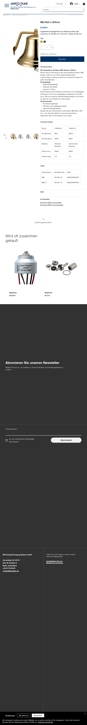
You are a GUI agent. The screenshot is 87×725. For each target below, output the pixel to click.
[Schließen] (85, 713)
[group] (43, 271)
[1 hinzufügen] (51, 47)
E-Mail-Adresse (12, 429)
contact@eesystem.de (11, 571)
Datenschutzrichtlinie (45, 722)
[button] (61, 3)
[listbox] (61, 3)
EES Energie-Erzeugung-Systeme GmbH (17, 555)
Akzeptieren (38, 715)
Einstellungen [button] (10, 715)
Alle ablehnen (24, 715)
